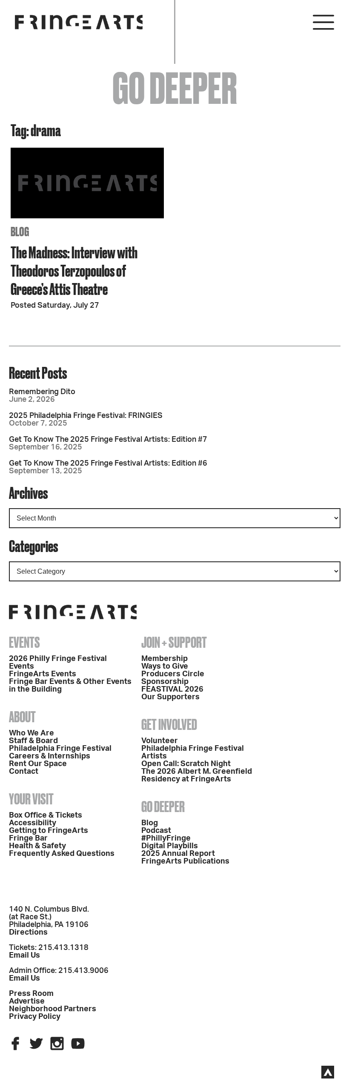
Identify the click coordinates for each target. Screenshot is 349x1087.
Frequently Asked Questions (61, 854)
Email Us (24, 955)
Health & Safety (37, 846)
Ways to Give (164, 666)
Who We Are (31, 733)
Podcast (156, 831)
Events (24, 642)
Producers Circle (172, 674)
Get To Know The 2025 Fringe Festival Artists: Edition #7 (108, 439)
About (22, 716)
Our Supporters (170, 697)
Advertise (27, 1001)
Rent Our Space (38, 764)
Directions (28, 932)
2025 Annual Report (178, 854)
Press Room (31, 994)
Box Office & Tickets (45, 815)
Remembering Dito (42, 392)
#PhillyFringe (166, 838)
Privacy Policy (34, 1017)
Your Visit (31, 798)
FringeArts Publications (185, 861)
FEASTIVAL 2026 (172, 689)
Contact (23, 771)
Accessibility (32, 823)
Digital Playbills (169, 846)
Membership (164, 659)
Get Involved (169, 724)
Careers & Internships (49, 756)
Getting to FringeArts (48, 831)
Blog (149, 823)
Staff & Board (33, 741)
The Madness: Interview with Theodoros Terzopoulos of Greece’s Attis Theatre (74, 270)
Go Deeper (163, 806)
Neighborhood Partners (52, 1009)
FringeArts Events (42, 674)
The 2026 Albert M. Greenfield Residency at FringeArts (196, 775)
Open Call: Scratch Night (186, 764)
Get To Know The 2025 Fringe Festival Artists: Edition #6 (108, 463)
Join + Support (174, 642)
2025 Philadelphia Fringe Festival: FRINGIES (86, 416)
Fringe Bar (28, 838)
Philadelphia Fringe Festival (60, 748)
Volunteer (159, 741)
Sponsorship (165, 682)
